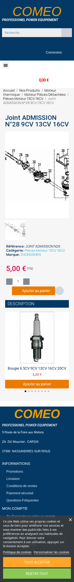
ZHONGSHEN (31, 254)
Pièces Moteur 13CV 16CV (45, 250)
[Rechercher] (66, 32)
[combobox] (29, 32)
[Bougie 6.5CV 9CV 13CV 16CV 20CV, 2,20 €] (37, 350)
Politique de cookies (17, 552)
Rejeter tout (37, 573)
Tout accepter (37, 562)
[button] (5, 65)
